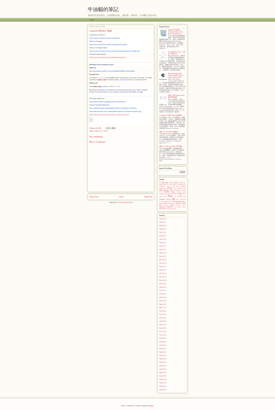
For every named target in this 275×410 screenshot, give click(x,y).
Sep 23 (161, 352)
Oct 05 (161, 348)
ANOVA (175, 183)
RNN (184, 203)
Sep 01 (161, 369)
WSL (173, 208)
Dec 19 (161, 331)
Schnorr (166, 205)
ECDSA (166, 192)
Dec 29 (161, 260)
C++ (176, 184)
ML (173, 199)
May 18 (161, 304)
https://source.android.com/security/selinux (104, 38)
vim (167, 208)
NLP (160, 201)
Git (175, 194)
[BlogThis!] (109, 128)
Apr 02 (161, 311)
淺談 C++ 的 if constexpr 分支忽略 (170, 146)
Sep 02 (161, 365)
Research (179, 203)
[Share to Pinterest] (115, 128)
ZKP (175, 208)
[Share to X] (111, 128)
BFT (167, 184)
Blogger (151, 406)
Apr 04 (161, 249)
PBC (163, 201)
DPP (177, 190)
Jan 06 (161, 321)
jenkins (184, 193)
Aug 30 (161, 376)
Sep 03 (161, 362)
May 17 (161, 307)
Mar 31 (161, 253)
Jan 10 (161, 318)
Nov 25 (161, 270)
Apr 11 (161, 246)
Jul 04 (161, 222)
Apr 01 (161, 314)
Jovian (161, 196)
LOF (175, 196)
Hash (177, 193)
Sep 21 (161, 355)
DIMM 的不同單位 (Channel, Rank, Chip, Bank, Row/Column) (175, 31)
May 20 (161, 225)
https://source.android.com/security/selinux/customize (107, 57)
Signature (162, 207)
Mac (184, 196)
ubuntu (179, 207)
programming (180, 201)
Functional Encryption (164, 193)
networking (183, 199)
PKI (174, 201)
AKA (166, 183)
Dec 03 (161, 342)
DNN (174, 190)
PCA (169, 201)
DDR (184, 188)
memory (168, 199)
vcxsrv (184, 207)
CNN (177, 186)
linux (101, 131)
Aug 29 (161, 379)
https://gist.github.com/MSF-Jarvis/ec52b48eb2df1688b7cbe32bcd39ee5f (112, 71)
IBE (180, 194)
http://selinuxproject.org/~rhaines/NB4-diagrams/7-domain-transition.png (115, 111)
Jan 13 (161, 239)
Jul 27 (161, 232)
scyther (172, 205)
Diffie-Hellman (164, 190)
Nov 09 (161, 280)
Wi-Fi (170, 208)
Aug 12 (161, 219)
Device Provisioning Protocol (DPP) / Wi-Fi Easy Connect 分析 (175, 75)
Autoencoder (182, 183)
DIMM (170, 190)
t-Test (175, 207)
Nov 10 (161, 277)
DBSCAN (179, 188)
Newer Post (93, 197)
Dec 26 (161, 328)
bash (160, 184)
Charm (168, 186)
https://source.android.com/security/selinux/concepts (108, 44)
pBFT (165, 201)
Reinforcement (171, 203)
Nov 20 (161, 273)
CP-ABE (169, 188)
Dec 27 (161, 324)
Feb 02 (161, 236)
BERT (164, 184)
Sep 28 (161, 229)
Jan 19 (161, 256)
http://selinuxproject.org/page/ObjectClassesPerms (107, 102)
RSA (160, 205)
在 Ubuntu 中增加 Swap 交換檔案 (170, 115)
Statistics (170, 207)
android (96, 131)
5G (160, 183)
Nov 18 (161, 345)
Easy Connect (182, 190)
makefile (162, 199)
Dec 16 (161, 263)
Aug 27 (161, 383)
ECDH (161, 192)
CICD (173, 186)
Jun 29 (161, 294)
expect (184, 192)
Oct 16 (161, 242)
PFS (171, 201)
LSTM (180, 196)
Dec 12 (161, 335)
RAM (165, 203)
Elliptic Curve (175, 192)
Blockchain (172, 184)
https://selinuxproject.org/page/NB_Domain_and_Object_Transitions (113, 108)
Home (92, 20)
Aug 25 (161, 389)
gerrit (172, 193)
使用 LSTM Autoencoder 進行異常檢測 (176, 96)
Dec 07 (161, 266)
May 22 (161, 301)
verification (162, 208)
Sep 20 (161, 359)
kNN (165, 196)
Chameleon (162, 186)
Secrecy (178, 205)
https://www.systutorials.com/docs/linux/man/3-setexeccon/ (109, 115)
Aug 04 (161, 287)
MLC (177, 199)
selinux (105, 131)
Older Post (148, 197)
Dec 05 (161, 338)
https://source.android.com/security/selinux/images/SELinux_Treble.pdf (114, 51)
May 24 (161, 297)
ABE (163, 183)
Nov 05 (161, 283)
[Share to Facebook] (113, 128)
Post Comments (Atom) (125, 202)
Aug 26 (161, 386)
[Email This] (107, 128)
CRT (174, 188)
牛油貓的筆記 (103, 9)
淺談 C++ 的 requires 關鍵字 (168, 132)
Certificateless (182, 184)
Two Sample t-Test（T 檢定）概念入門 (176, 52)
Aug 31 (161, 372)
